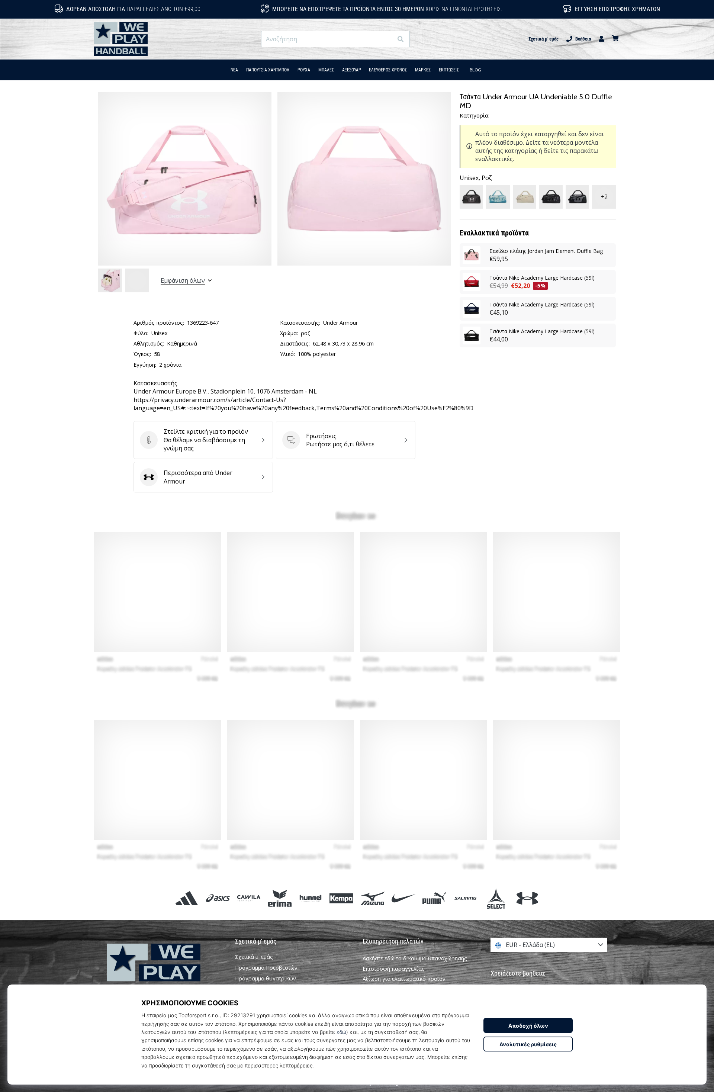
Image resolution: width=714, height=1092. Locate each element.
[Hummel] (310, 898)
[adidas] (186, 898)
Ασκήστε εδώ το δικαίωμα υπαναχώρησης (415, 958)
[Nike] (403, 898)
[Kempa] (341, 898)
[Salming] (465, 898)
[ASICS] (217, 898)
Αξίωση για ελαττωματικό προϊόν (404, 978)
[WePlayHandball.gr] (165, 973)
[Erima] (279, 898)
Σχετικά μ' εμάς (543, 39)
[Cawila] (248, 898)
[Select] (496, 898)
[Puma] (434, 898)
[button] (387, 39)
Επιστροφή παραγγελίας (394, 968)
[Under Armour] (527, 898)
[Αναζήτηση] (400, 39)
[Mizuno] (372, 898)
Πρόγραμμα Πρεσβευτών (266, 967)
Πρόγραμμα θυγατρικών (265, 978)
